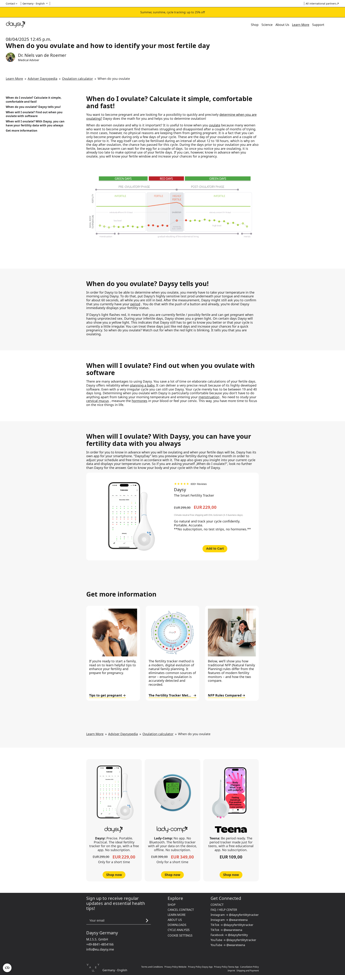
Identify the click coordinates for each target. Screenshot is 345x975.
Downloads (177, 925)
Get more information (21, 131)
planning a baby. (142, 385)
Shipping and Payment (247, 970)
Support (318, 24)
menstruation (209, 397)
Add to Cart (215, 548)
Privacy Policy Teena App (226, 966)
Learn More (300, 24)
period (135, 304)
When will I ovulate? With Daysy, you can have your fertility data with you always (35, 123)
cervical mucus (97, 401)
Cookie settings (180, 935)
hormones (139, 401)
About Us (282, 24)
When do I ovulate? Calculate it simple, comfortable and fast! (33, 100)
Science (267, 24)
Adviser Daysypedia (42, 78)
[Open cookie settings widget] (7, 967)
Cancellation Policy (249, 966)
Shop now (114, 875)
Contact (217, 905)
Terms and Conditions (152, 966)
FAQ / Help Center (224, 910)
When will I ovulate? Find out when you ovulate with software (34, 114)
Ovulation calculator (77, 78)
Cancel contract (181, 910)
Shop (255, 24)
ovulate (214, 125)
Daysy (180, 489)
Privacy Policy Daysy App (200, 966)
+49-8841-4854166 (100, 944)
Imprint (231, 970)
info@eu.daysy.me (100, 949)
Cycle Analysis (179, 930)
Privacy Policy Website (175, 966)
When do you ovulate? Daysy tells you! (33, 107)
